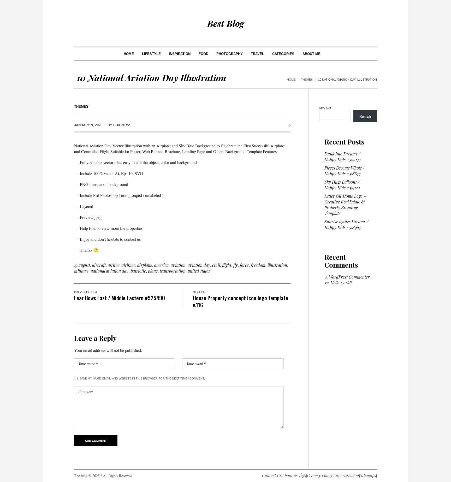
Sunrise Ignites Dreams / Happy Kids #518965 (346, 224)
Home (291, 79)
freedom (258, 265)
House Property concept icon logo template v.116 (240, 301)
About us (290, 475)
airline (114, 265)
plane (153, 271)
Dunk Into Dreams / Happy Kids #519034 (342, 156)
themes (307, 79)
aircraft (99, 265)
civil (216, 265)
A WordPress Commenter (347, 277)
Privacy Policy (320, 475)
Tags (302, 475)
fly (235, 265)
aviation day (199, 265)
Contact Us (271, 475)
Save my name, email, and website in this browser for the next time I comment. (142, 378)
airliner (128, 265)
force (244, 265)
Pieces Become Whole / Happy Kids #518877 (344, 170)
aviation (178, 265)
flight (226, 265)
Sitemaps (368, 475)
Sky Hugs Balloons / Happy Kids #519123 (342, 184)
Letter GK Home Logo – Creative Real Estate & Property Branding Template (345, 204)
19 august (82, 265)
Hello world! (341, 282)
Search (325, 107)
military (81, 271)
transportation (173, 271)
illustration (277, 265)
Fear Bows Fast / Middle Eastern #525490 (119, 298)
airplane (144, 265)
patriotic (138, 271)
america (161, 265)
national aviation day (109, 271)
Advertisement (346, 475)
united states (199, 271)
